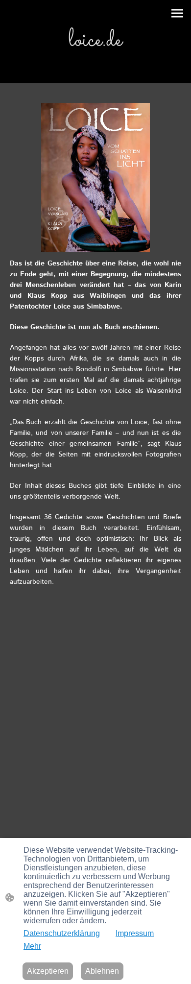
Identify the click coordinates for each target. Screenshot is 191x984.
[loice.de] (95, 63)
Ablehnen (102, 971)
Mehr (32, 946)
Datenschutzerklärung (62, 933)
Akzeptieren (48, 971)
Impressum (135, 933)
